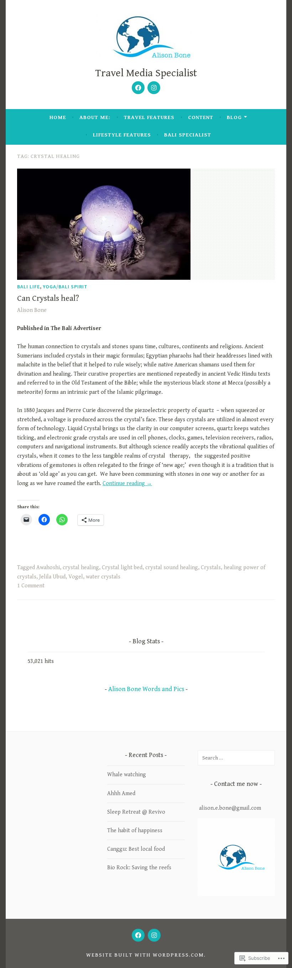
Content (200, 117)
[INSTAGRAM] (154, 935)
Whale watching (126, 774)
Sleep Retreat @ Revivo (136, 812)
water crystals (103, 576)
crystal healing (81, 567)
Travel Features (149, 117)
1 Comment (31, 585)
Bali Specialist (187, 135)
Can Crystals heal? (48, 298)
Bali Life (28, 286)
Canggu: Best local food (136, 849)
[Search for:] (236, 758)
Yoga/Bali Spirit (65, 286)
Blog (234, 117)
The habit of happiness (134, 830)
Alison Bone (32, 310)
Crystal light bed (122, 567)
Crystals (211, 567)
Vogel (75, 576)
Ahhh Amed (121, 793)
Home (57, 117)
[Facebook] (138, 87)
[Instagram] (153, 87)
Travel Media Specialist (146, 73)
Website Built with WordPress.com (145, 955)
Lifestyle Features (122, 135)
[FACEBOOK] (138, 935)
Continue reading (127, 483)
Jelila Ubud (52, 576)
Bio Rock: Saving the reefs (139, 867)
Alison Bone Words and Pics (146, 689)
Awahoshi (48, 567)
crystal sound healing (171, 567)
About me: (94, 117)
